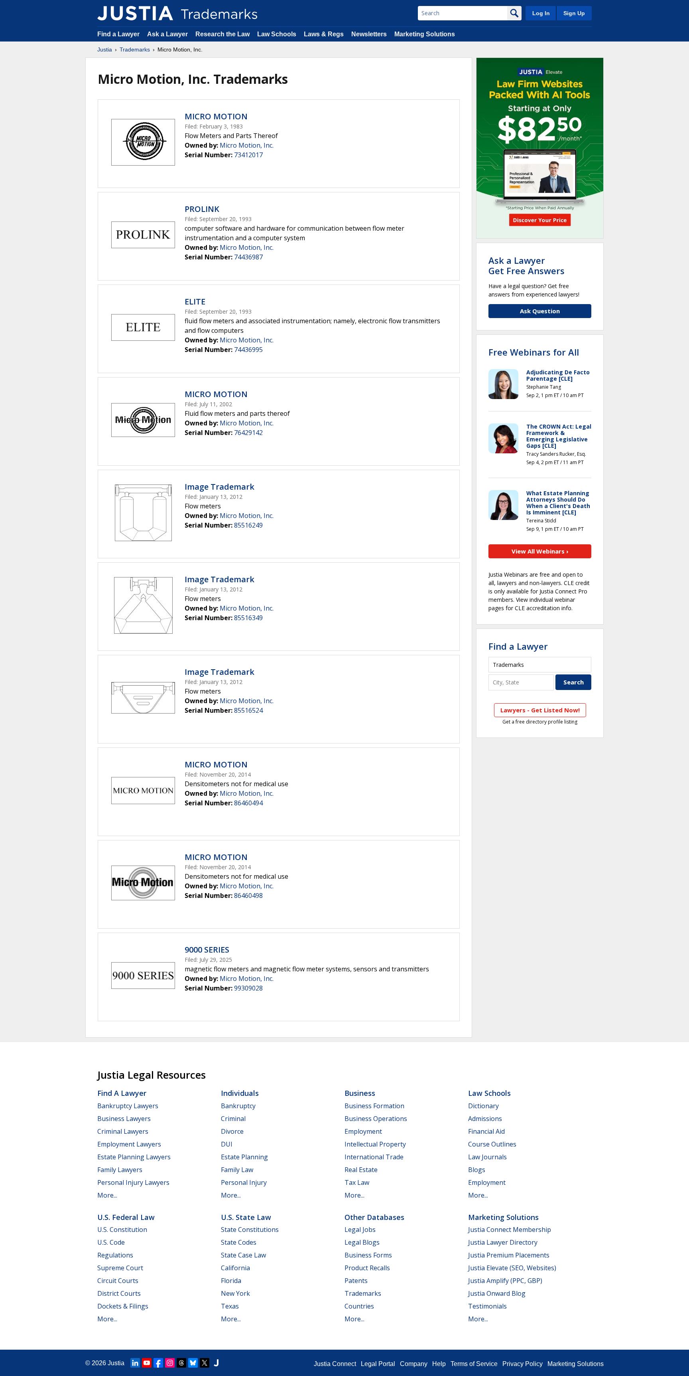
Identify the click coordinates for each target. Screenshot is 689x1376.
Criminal (233, 1118)
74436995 (248, 349)
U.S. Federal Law (126, 1217)
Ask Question (540, 311)
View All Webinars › (540, 551)
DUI (226, 1144)
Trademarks (135, 49)
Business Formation (374, 1105)
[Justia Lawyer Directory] (216, 1363)
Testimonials (487, 1306)
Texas (230, 1306)
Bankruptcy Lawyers (127, 1105)
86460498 (248, 895)
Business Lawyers (124, 1118)
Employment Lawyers (129, 1144)
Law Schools (276, 34)
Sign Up (574, 13)
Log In (541, 13)
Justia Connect (335, 1363)
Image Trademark (219, 486)
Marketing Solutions (424, 34)
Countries (359, 1306)
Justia (104, 49)
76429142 (248, 432)
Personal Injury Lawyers (133, 1182)
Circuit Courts (117, 1280)
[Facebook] (158, 1363)
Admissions (485, 1118)
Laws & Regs (324, 34)
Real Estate (361, 1169)
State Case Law (243, 1255)
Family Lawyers (119, 1169)
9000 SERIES (207, 949)
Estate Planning (244, 1157)
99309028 (248, 988)
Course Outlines (492, 1144)
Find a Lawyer (118, 34)
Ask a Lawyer (167, 34)
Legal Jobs (360, 1229)
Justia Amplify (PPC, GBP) (505, 1280)
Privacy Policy (522, 1363)
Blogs (476, 1169)
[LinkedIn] (135, 1363)
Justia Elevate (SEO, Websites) (512, 1267)
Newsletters (369, 34)
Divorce (232, 1131)
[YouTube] (147, 1363)
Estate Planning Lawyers (134, 1157)
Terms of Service (474, 1363)
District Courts (119, 1293)
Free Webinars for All (533, 352)
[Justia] (135, 13)
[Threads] (181, 1363)
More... (107, 1195)
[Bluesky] (193, 1363)
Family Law (237, 1169)
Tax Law (356, 1182)
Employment (363, 1131)
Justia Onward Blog (497, 1293)
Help (439, 1363)
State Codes (238, 1242)
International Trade (374, 1157)
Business (359, 1093)
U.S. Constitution (122, 1229)
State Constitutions (250, 1229)
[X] (204, 1363)
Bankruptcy (238, 1105)
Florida (231, 1280)
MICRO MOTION (216, 116)
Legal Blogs (362, 1242)
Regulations (115, 1255)
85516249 (248, 525)
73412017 (248, 154)
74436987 (248, 257)
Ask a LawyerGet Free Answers (526, 265)
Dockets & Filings (122, 1306)
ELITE (195, 301)
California (235, 1267)
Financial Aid (486, 1131)
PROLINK (202, 209)
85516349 (248, 617)
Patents (356, 1280)
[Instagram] (170, 1363)
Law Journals (487, 1157)
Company (413, 1363)
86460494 (248, 803)
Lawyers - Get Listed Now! (540, 710)
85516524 (248, 710)
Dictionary (483, 1105)
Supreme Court (120, 1267)
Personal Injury (244, 1182)
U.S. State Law (246, 1217)
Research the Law (222, 34)
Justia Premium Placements (508, 1255)
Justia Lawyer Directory (502, 1242)
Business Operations (375, 1118)
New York (235, 1293)
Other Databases (374, 1217)
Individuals (240, 1093)
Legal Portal (378, 1363)
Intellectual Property (375, 1144)
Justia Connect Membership (509, 1229)
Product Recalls (367, 1267)
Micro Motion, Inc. (247, 145)
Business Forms (368, 1255)
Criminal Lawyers (122, 1131)
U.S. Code (111, 1242)
